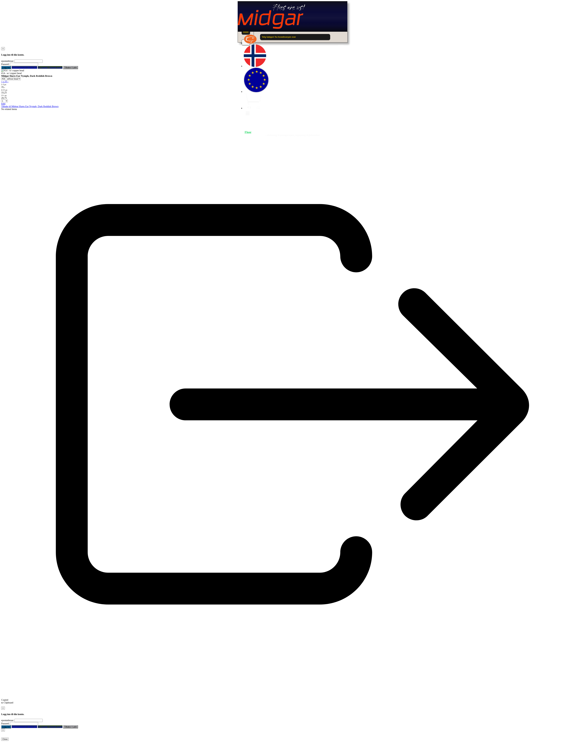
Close (4, 739)
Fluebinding (298, 132)
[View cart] (252, 108)
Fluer (248, 132)
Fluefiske (271, 132)
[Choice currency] (256, 91)
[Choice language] (255, 66)
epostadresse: (7, 61)
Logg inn (6, 67)
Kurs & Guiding (330, 132)
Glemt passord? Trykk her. (24, 67)
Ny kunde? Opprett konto (50, 67)
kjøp (3, 103)
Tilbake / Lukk (70, 67)
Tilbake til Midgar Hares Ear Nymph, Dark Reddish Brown (29, 106)
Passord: (5, 64)
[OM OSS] (250, 43)
